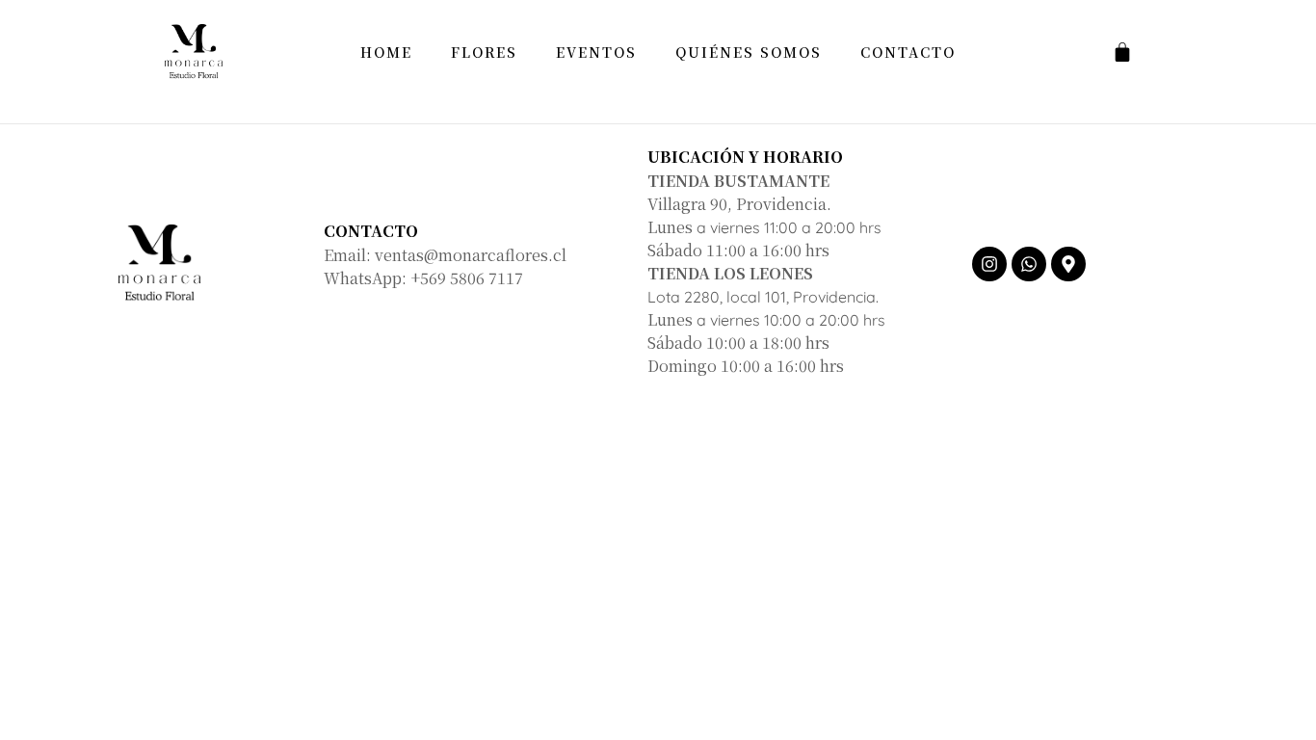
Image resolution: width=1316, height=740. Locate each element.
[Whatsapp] (1029, 264)
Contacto (908, 52)
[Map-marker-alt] (1068, 264)
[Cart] (1122, 52)
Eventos (596, 52)
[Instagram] (989, 264)
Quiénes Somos (748, 52)
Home (386, 52)
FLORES (484, 52)
